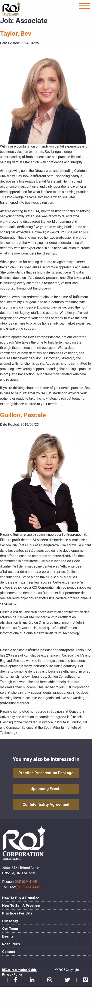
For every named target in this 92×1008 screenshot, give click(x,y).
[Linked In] (30, 980)
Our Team (10, 929)
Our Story (10, 921)
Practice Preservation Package (46, 773)
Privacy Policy (12, 974)
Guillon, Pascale (23, 415)
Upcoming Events (46, 788)
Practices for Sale (17, 913)
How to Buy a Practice (20, 898)
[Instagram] (48, 980)
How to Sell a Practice (21, 906)
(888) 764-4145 (28, 887)
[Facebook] (14, 980)
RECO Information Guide (19, 969)
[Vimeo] (84, 980)
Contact (8, 952)
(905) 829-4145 (25, 882)
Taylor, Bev (15, 33)
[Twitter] (66, 980)
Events (8, 936)
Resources (11, 944)
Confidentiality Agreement (46, 804)
